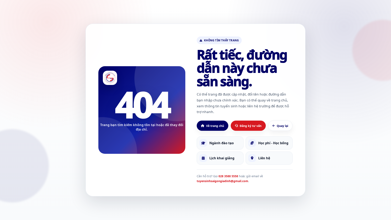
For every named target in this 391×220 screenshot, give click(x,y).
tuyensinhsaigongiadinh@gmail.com (222, 181)
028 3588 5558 (228, 176)
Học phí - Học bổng (273, 143)
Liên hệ (264, 158)
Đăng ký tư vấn (250, 126)
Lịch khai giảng (221, 158)
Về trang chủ (215, 126)
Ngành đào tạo (221, 143)
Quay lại (282, 126)
